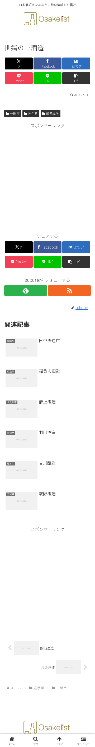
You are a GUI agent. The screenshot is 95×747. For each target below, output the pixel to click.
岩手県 (33, 113)
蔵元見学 (52, 113)
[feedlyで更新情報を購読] (25, 290)
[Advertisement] (47, 177)
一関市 (15, 113)
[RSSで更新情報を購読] (69, 290)
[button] (76, 78)
